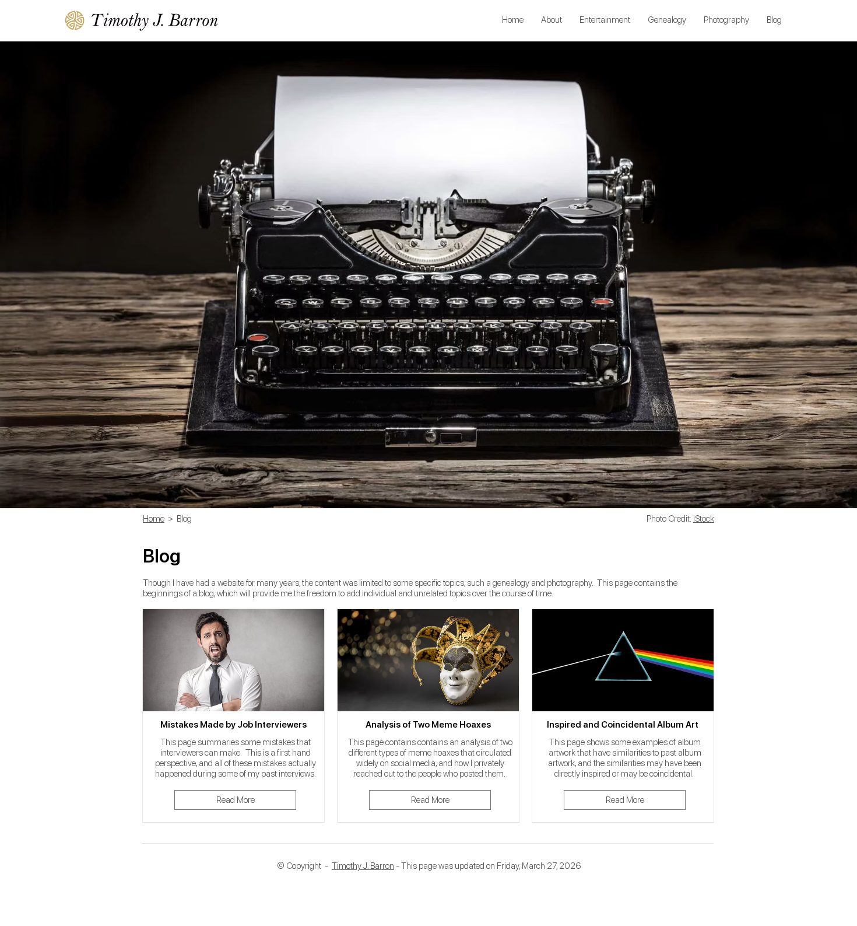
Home (153, 518)
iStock (703, 518)
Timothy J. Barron (363, 866)
